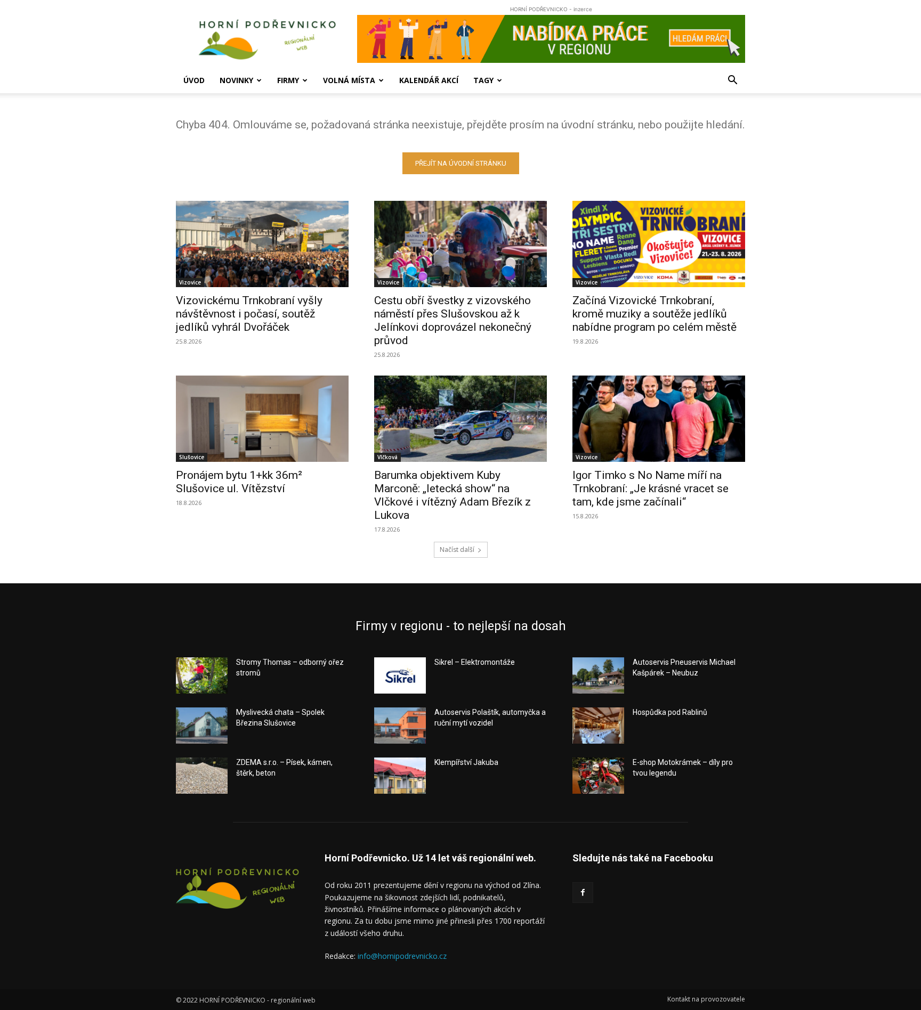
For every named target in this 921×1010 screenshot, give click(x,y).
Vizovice (190, 282)
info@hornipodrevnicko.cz (402, 956)
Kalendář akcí (428, 80)
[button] (732, 81)
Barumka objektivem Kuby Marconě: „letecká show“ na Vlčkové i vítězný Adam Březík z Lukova (452, 495)
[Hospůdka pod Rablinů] (598, 725)
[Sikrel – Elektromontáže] (400, 675)
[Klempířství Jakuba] (400, 776)
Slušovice (191, 457)
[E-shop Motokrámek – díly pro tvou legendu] (598, 776)
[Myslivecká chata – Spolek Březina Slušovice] (202, 725)
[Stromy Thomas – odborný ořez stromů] (202, 675)
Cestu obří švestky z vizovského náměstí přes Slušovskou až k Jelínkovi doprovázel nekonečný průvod (452, 320)
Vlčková (387, 457)
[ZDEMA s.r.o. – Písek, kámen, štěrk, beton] (202, 776)
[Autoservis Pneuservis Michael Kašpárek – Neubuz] (598, 675)
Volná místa (349, 80)
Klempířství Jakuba (466, 762)
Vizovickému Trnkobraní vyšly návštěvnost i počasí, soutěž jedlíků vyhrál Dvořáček (249, 313)
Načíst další (457, 549)
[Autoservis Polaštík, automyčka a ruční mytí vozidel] (400, 725)
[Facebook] (582, 892)
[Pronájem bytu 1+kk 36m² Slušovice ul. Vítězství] (262, 419)
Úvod (194, 80)
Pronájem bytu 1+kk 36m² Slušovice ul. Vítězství (239, 482)
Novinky (236, 80)
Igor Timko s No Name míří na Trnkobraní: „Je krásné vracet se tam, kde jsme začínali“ (650, 488)
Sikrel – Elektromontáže (474, 662)
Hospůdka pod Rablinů (670, 712)
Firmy (288, 80)
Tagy (483, 80)
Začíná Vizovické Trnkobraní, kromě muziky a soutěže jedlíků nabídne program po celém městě (654, 313)
